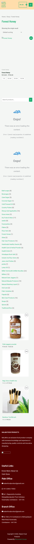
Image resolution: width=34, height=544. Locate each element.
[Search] (30, 100)
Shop (8, 17)
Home (3, 17)
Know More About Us (10, 471)
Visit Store (6, 474)
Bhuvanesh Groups (21, 539)
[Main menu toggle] (31, 5)
